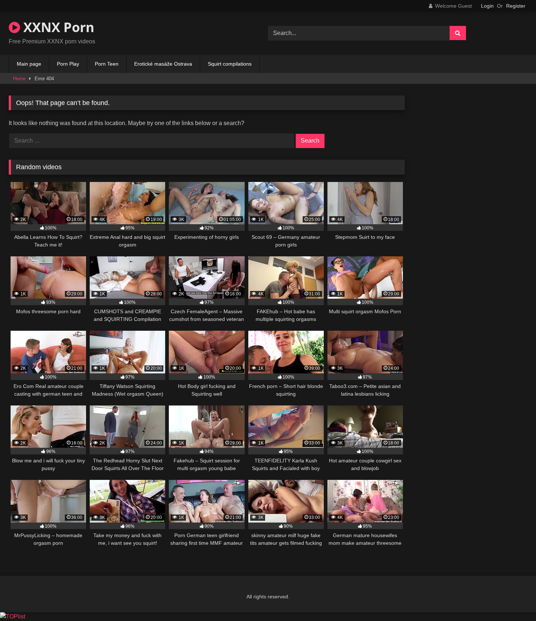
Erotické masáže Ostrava (163, 64)
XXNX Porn (57, 27)
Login (487, 6)
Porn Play (68, 64)
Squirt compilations (230, 64)
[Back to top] (513, 599)
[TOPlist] (12, 616)
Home (19, 78)
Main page (29, 64)
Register (515, 6)
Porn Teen (107, 64)
